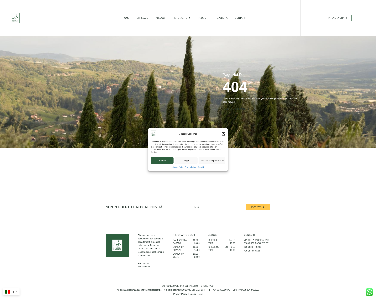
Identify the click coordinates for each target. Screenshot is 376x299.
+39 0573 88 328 (252, 251)
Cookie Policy (177, 167)
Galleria (222, 18)
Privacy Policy (190, 167)
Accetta (162, 160)
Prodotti (203, 18)
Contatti (201, 167)
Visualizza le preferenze (212, 160)
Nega (186, 160)
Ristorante (180, 18)
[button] (223, 133)
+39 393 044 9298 (252, 247)
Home (126, 18)
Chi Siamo (142, 18)
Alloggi (160, 18)
